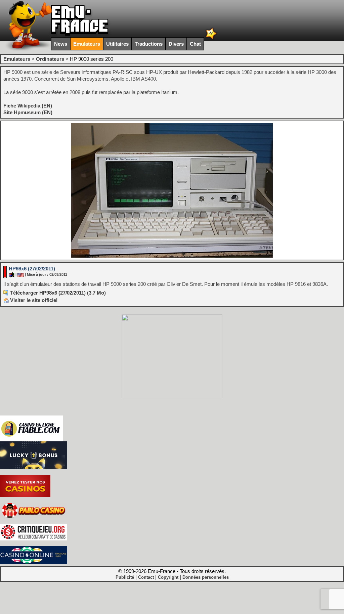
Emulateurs (86, 44)
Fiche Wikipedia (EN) (27, 105)
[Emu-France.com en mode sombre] (211, 38)
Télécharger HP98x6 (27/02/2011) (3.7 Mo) (58, 293)
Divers (176, 44)
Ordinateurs (50, 59)
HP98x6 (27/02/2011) (32, 268)
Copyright (168, 577)
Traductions (149, 44)
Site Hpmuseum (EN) (27, 112)
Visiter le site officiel (33, 300)
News (60, 44)
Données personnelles (205, 577)
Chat (195, 44)
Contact (146, 577)
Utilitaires (117, 44)
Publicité (125, 577)
